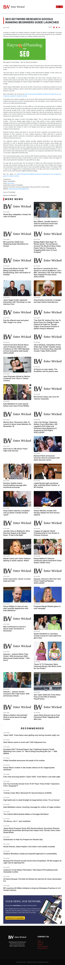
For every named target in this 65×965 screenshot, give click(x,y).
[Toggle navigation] (59, 6)
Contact (40, 944)
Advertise (40, 942)
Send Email (10, 183)
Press (39, 940)
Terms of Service (43, 946)
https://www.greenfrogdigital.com (19, 189)
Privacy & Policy (42, 948)
